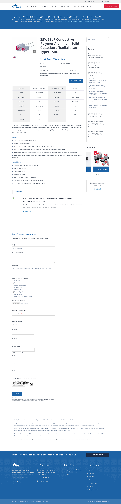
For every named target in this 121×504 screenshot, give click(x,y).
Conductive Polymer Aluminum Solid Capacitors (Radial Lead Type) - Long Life (98, 87)
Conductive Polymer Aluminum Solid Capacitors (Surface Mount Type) (96, 115)
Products (44, 6)
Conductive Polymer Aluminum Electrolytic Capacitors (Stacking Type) (95, 55)
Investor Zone (65, 6)
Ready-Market (105, 501)
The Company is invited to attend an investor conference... (72, 471)
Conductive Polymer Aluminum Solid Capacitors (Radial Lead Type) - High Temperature (98, 105)
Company (34, 6)
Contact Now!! (98, 454)
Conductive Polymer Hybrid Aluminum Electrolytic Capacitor (63, 439)
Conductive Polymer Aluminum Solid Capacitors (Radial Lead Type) (43, 21)
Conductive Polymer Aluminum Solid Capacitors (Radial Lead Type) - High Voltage (98, 93)
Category (22, 21)
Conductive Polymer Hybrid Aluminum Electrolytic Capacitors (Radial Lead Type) (96, 134)
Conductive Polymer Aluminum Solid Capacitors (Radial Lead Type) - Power (80, 21)
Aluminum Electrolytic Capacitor (83, 439)
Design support (86, 6)
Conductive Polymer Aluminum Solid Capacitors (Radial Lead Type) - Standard (98, 80)
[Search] (107, 39)
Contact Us (93, 439)
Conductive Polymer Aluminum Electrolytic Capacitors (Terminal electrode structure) (94, 64)
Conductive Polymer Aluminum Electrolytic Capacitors (37, 439)
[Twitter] (15, 482)
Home (27, 6)
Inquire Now (77, 80)
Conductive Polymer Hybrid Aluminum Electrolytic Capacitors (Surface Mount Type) (96, 124)
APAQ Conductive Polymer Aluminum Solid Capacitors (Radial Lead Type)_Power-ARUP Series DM (49, 200)
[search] (85, 1)
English (106, 1)
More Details (98, 189)
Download (28, 211)
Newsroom (53, 6)
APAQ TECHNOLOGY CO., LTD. (30, 501)
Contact (75, 6)
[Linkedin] (17, 482)
